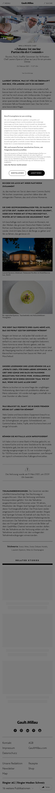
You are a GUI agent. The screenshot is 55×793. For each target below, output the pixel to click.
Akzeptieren (36, 173)
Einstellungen (17, 173)
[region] (27, 144)
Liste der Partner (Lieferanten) (15, 165)
